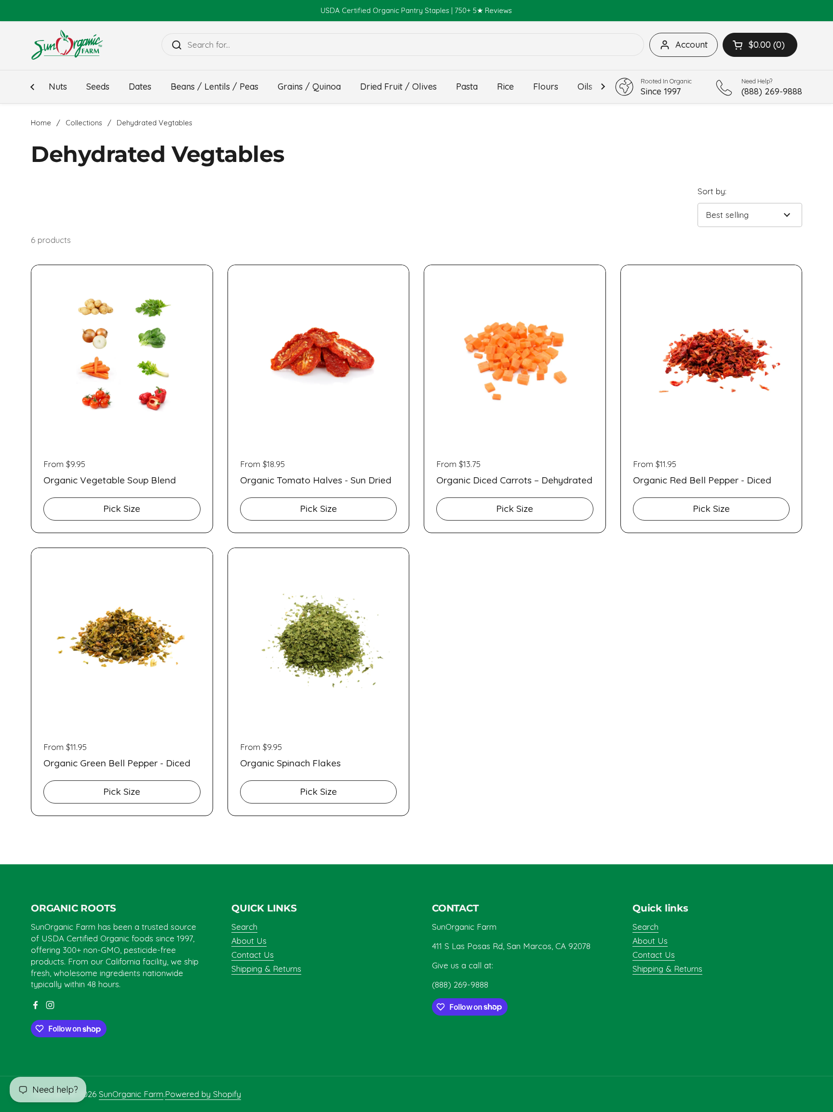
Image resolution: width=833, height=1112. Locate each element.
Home (41, 122)
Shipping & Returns (266, 969)
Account (691, 44)
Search (244, 927)
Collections (84, 122)
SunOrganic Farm (131, 1094)
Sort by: (712, 191)
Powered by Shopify (203, 1094)
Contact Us (252, 955)
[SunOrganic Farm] (67, 44)
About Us (249, 941)
